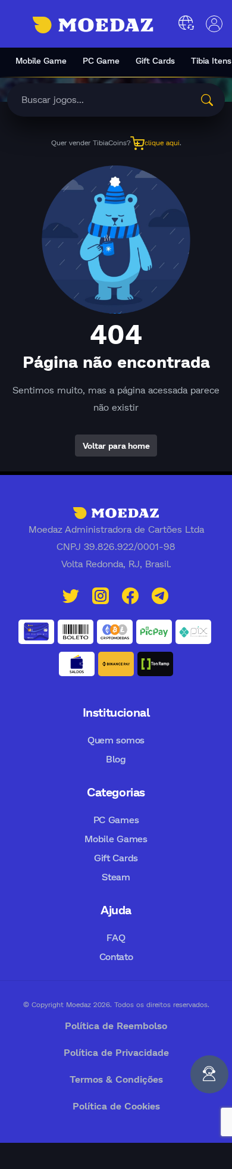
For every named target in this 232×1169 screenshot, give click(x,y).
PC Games (116, 819)
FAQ (115, 937)
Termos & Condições (116, 1078)
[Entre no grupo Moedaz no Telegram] (160, 594)
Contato (116, 956)
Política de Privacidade (116, 1052)
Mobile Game (41, 60)
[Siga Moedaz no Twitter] (70, 594)
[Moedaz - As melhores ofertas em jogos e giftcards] (93, 25)
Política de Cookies (116, 1105)
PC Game (101, 60)
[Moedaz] (116, 512)
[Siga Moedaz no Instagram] (100, 594)
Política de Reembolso (116, 1025)
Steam (116, 876)
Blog (116, 758)
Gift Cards (155, 60)
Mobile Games (115, 838)
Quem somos (116, 739)
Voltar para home (116, 445)
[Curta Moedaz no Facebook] (130, 594)
